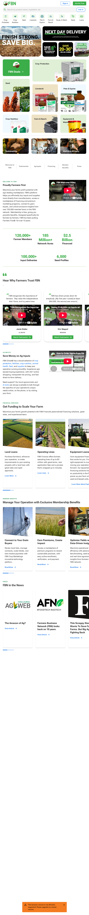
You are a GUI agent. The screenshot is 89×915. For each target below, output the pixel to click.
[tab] (10, 166)
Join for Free (79, 3)
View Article (9, 628)
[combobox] (41, 9)
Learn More (9, 476)
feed (11, 366)
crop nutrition (25, 363)
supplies (21, 366)
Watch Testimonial (20, 337)
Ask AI (80, 9)
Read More (9, 567)
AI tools (6, 385)
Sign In (65, 3)
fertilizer (15, 363)
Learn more (41, 473)
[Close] (64, 905)
